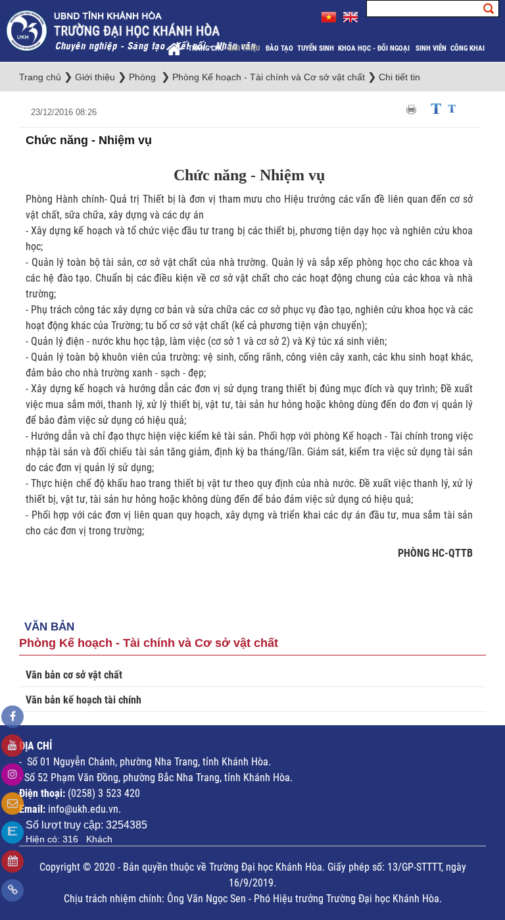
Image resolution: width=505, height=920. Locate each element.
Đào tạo (279, 48)
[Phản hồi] (12, 803)
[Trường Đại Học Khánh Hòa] (132, 30)
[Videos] (12, 745)
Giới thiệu (245, 48)
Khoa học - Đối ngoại (375, 48)
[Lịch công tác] (12, 861)
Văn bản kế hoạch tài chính (83, 700)
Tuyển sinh (315, 48)
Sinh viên (431, 48)
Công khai (468, 48)
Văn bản (49, 627)
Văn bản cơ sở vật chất (74, 675)
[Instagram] (12, 774)
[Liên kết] (12, 890)
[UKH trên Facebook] (12, 716)
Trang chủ (206, 48)
